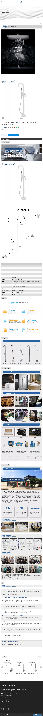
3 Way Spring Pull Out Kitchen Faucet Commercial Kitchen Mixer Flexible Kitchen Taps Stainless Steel (21, 673)
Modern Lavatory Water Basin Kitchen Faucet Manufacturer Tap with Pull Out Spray (33, 673)
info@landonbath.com (8, 695)
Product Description (5, 139)
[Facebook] (1, 709)
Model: (2, 129)
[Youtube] (6, 709)
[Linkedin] (4, 709)
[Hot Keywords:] (41, 24)
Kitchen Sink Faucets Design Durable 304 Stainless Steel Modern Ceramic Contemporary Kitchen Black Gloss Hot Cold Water (9, 673)
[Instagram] (8, 709)
